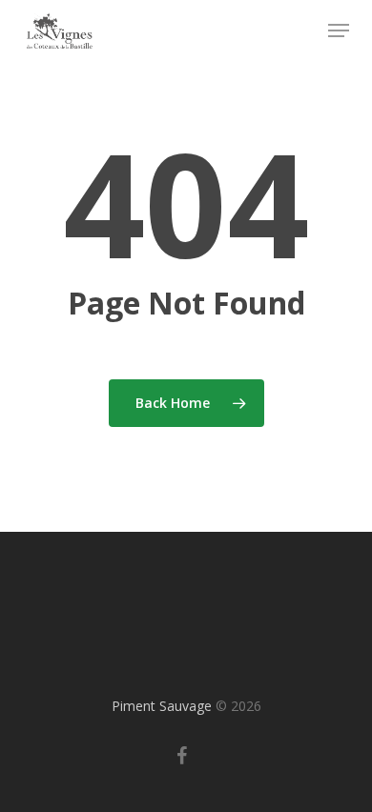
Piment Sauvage (162, 706)
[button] (338, 30)
